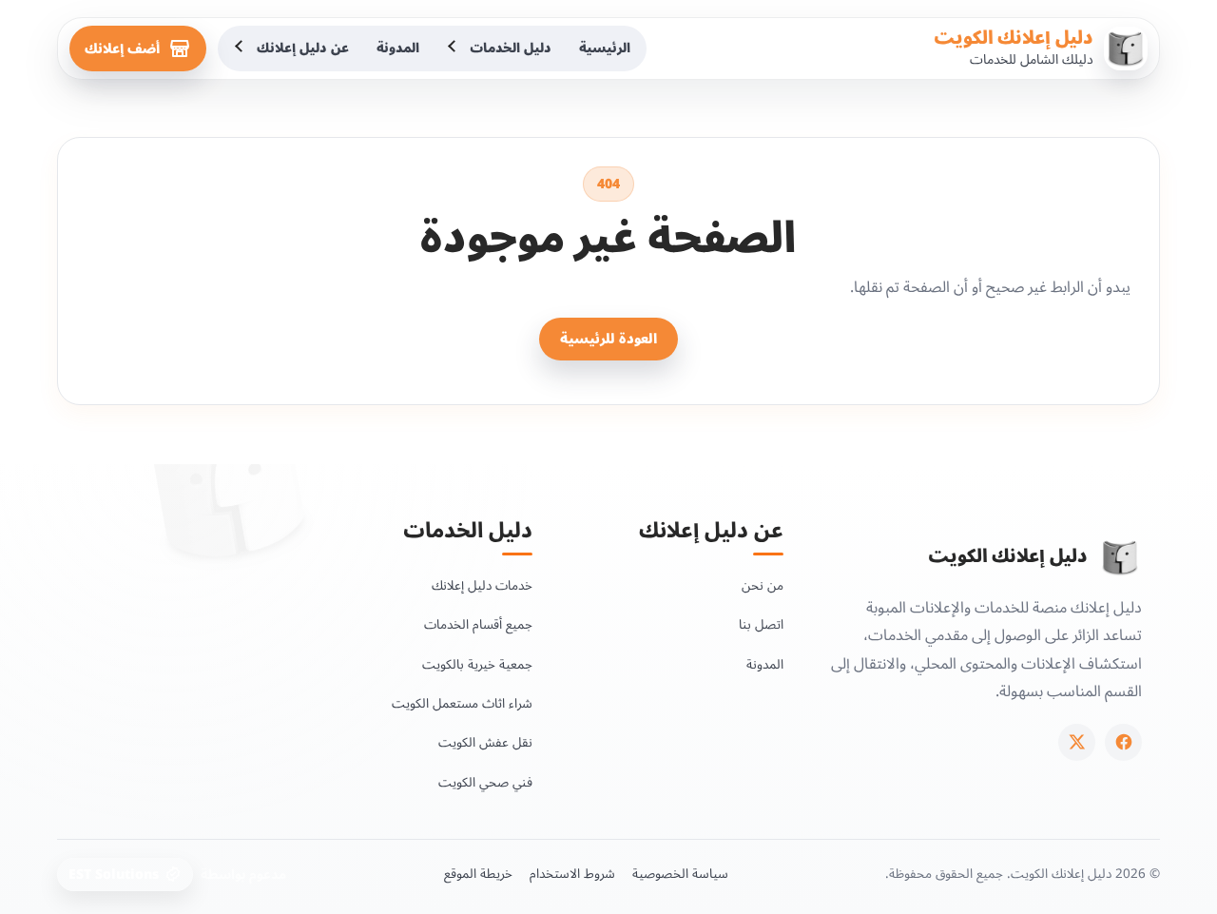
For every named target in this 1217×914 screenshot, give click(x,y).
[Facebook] (1123, 742)
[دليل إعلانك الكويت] (1120, 557)
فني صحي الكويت (485, 782)
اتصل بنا (761, 624)
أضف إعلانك (122, 49)
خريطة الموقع (478, 874)
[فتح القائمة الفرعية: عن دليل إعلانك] (240, 48)
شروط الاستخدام (572, 874)
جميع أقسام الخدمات (478, 624)
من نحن (762, 585)
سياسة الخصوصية (680, 874)
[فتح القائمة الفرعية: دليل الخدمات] (453, 48)
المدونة (398, 48)
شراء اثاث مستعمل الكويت (462, 703)
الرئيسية (604, 48)
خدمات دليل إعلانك (482, 585)
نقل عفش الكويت (485, 742)
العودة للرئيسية (608, 339)
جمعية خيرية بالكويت (477, 664)
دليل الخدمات (510, 48)
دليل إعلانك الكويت (1013, 38)
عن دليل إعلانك (303, 48)
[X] (1076, 742)
